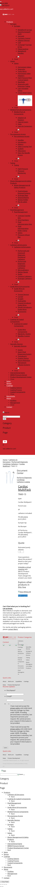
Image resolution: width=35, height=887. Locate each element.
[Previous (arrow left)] (0, 886)
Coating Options (13, 859)
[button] (13, 472)
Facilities (10, 871)
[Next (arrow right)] (2, 886)
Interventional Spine (14, 844)
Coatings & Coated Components (19, 799)
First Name (11, 690)
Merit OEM (4, 3)
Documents (8, 867)
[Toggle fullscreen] (2, 884)
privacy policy (15, 708)
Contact (6, 878)
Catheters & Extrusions (10, 461)
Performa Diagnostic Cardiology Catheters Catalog (24, 480)
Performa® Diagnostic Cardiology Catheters (15, 463)
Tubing (9, 829)
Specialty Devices (13, 820)
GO (4, 419)
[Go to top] (3, 766)
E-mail (9, 696)
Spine (6, 852)
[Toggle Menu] (0, 1)
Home (5, 460)
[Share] (4, 884)
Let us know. (8, 608)
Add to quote (23, 596)
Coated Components (14, 863)
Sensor (6, 854)
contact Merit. (13, 629)
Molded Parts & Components (17, 812)
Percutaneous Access (15, 816)
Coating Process (13, 861)
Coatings (7, 856)
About (6, 869)
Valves (9, 833)
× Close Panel (4, 881)
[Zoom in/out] (0, 884)
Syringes (10, 824)
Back (13, 797)
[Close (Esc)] (6, 884)
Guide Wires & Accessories (17, 807)
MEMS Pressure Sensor (15, 846)
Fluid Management (14, 803)
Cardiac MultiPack (24, 487)
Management (12, 874)
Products (7, 792)
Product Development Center (18, 848)
